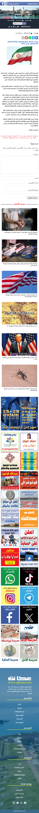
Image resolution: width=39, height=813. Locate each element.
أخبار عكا (19, 719)
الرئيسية (19, 790)
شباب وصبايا (19, 768)
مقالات (19, 752)
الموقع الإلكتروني (33, 190)
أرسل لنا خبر (19, 794)
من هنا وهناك (19, 712)
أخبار (19, 704)
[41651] (19, 5)
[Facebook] (18, 27)
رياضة (19, 741)
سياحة (19, 738)
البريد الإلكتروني (33, 183)
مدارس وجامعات (20, 749)
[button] (36, 37)
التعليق (35, 154)
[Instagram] (11, 27)
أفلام (19, 778)
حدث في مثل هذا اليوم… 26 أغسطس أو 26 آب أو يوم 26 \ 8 (22, 326)
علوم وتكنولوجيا (19, 775)
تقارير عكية (19, 715)
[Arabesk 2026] (19, 430)
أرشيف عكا (19, 723)
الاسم (36, 178)
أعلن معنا (19, 797)
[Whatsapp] (16, 27)
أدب (19, 764)
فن (20, 734)
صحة (19, 771)
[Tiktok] (9, 27)
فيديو (19, 708)
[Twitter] (13, 27)
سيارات (19, 745)
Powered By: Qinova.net (19, 811)
